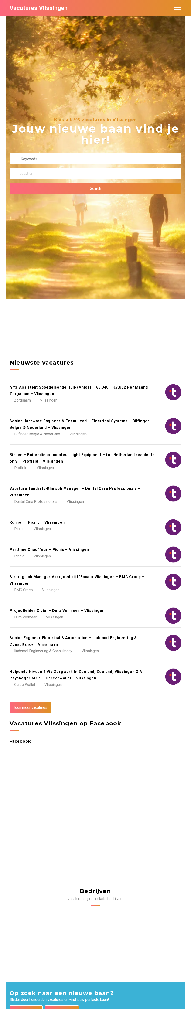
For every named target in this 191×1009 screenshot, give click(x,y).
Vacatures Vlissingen (39, 8)
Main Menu (177, 7)
